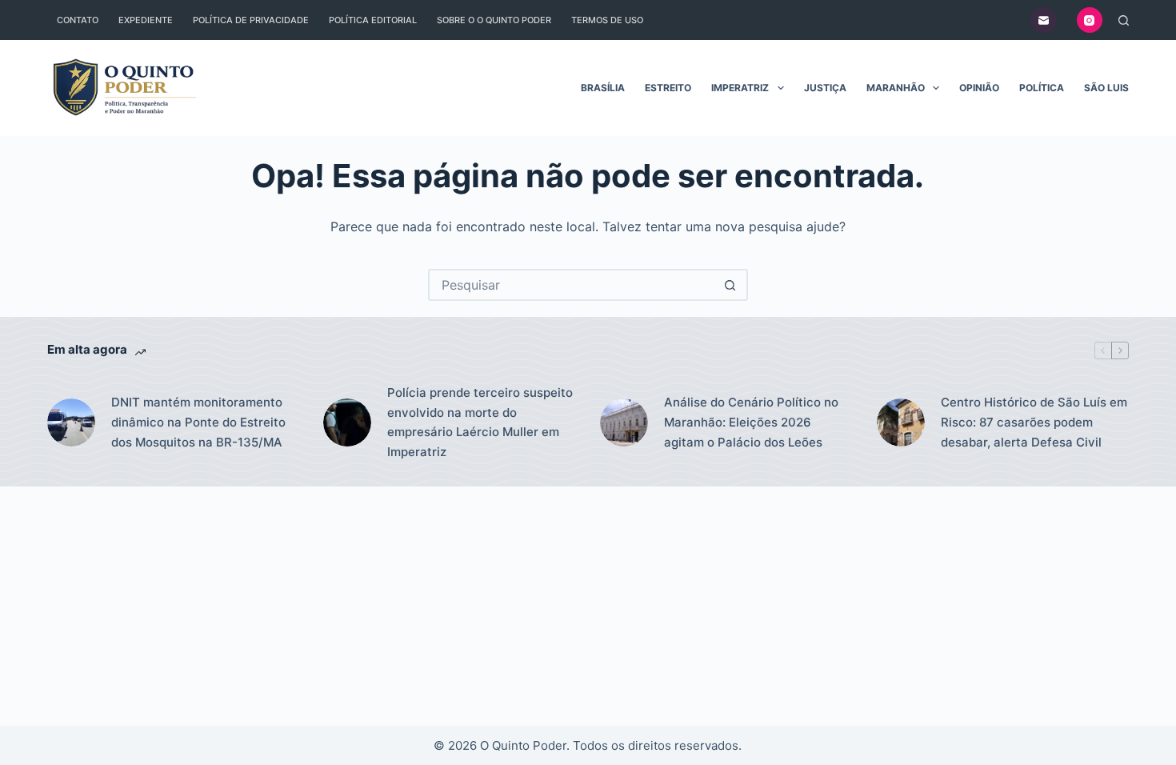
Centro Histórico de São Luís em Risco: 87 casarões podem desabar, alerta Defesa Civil (1034, 422)
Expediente (145, 20)
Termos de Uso (607, 20)
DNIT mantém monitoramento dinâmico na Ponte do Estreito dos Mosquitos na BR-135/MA (198, 422)
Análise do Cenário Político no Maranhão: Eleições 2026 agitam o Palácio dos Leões (751, 422)
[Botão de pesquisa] (730, 285)
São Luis (1106, 88)
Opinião (979, 88)
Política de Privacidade (251, 20)
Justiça (825, 88)
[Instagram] (1090, 20)
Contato (77, 20)
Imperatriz (740, 88)
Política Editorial (373, 20)
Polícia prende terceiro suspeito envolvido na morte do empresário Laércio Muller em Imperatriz (480, 422)
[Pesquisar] (1123, 20)
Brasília (603, 88)
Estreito (668, 88)
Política (1041, 88)
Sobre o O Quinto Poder (494, 20)
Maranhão (895, 88)
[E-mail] (1043, 20)
